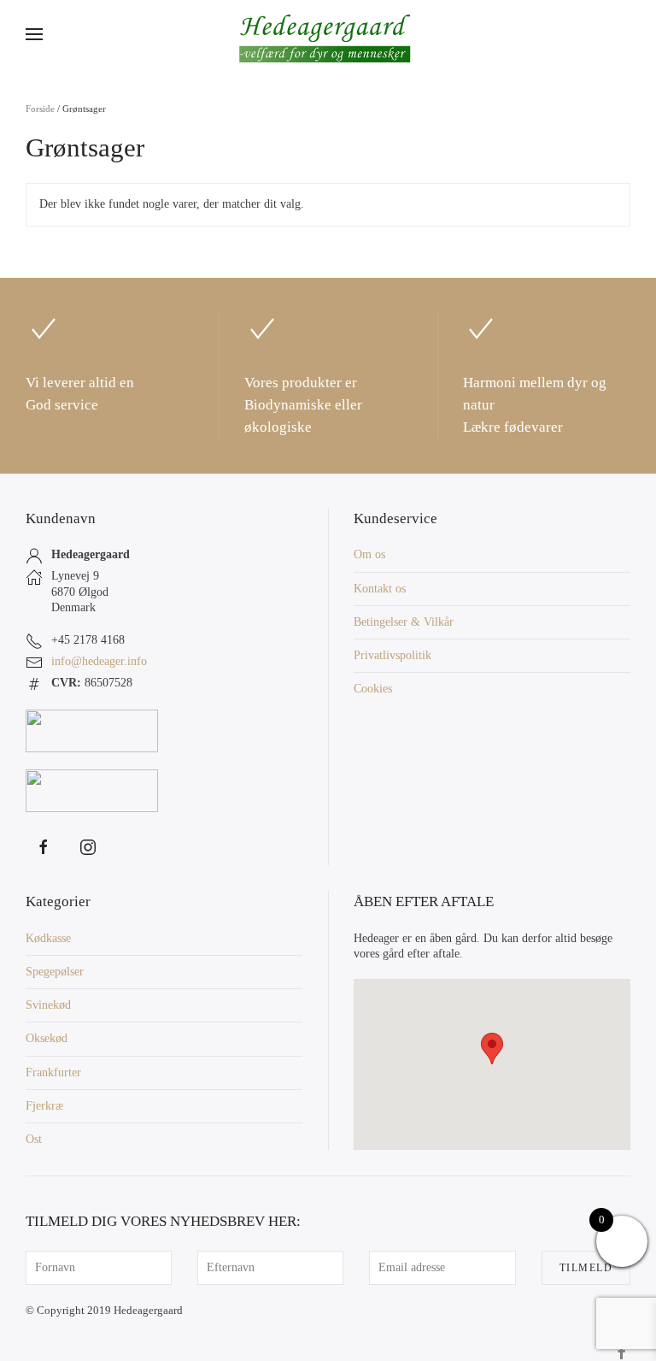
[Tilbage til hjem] (328, 34)
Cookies (373, 688)
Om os (369, 554)
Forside (40, 108)
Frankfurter (53, 1072)
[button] (34, 34)
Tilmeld (586, 1268)
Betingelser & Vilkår (404, 622)
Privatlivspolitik (392, 655)
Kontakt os (380, 588)
